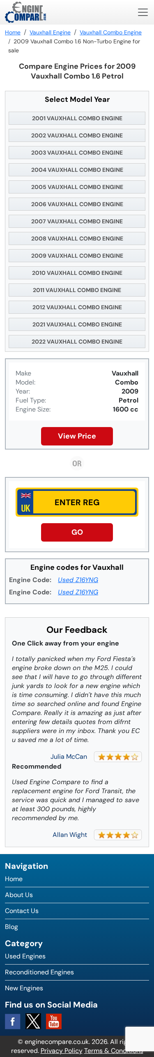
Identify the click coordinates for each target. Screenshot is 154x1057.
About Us (19, 895)
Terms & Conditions (113, 1050)
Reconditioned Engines (39, 972)
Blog (11, 926)
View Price (77, 436)
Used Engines (25, 956)
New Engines (24, 988)
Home (14, 879)
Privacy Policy (62, 1050)
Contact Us (22, 910)
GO (77, 532)
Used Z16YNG (78, 580)
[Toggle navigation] (143, 12)
